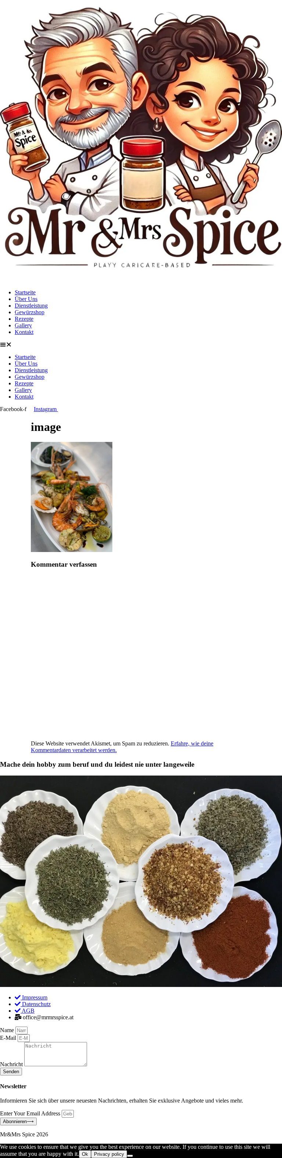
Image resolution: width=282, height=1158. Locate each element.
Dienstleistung (31, 305)
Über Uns (26, 299)
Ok (85, 1154)
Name (7, 1030)
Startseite (25, 292)
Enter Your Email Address (31, 1113)
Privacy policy (109, 1154)
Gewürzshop (29, 312)
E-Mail (9, 1038)
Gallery (23, 325)
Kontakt (24, 332)
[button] (141, 344)
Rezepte (24, 319)
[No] (130, 1156)
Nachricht (12, 1064)
